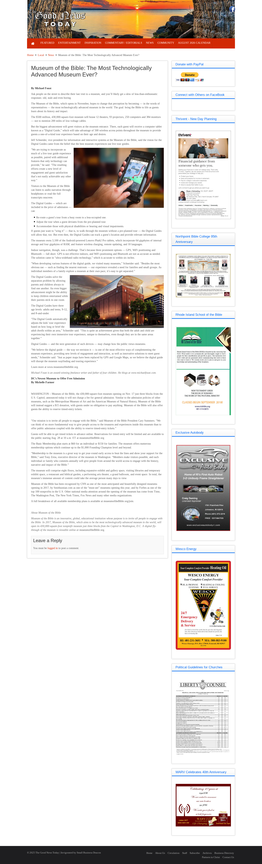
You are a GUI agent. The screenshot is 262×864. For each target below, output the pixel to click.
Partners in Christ (211, 857)
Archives (207, 853)
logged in (53, 548)
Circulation (174, 853)
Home (30, 55)
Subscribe (195, 853)
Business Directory (224, 853)
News (51, 55)
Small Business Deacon (89, 852)
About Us (160, 853)
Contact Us (228, 857)
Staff (184, 853)
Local (41, 55)
